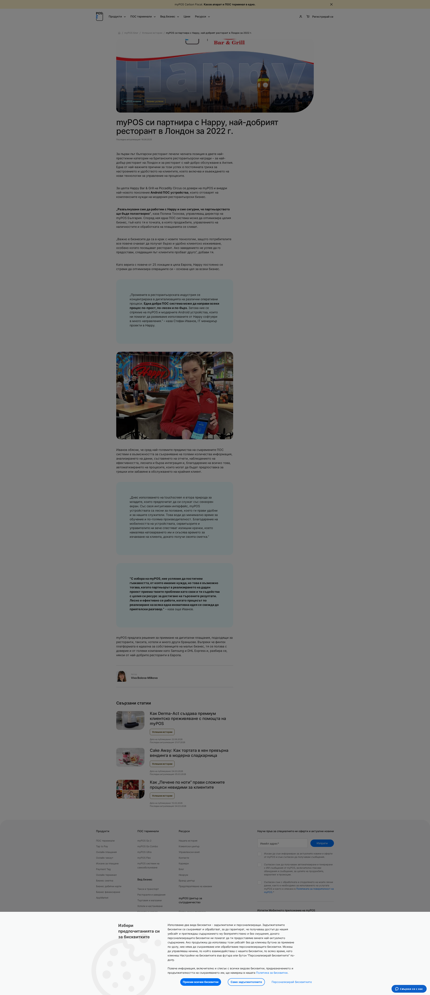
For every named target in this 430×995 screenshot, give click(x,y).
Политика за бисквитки (272, 972)
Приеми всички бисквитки (201, 982)
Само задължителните (246, 982)
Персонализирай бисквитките (292, 982)
